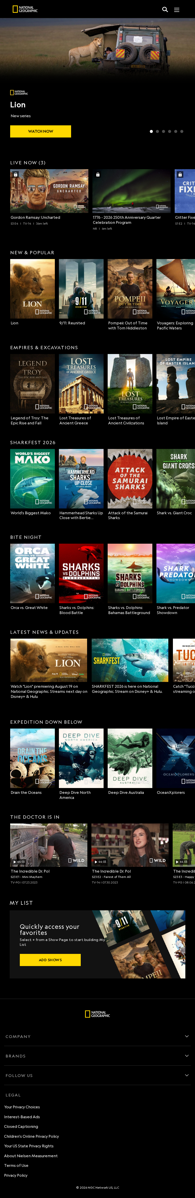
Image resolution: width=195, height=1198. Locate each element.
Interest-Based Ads (22, 1116)
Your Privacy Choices (22, 1107)
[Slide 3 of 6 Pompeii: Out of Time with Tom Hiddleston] (163, 131)
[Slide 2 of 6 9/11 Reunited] (157, 131)
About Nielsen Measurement (31, 1155)
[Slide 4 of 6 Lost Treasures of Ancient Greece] (170, 131)
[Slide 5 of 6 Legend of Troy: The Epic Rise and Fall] (176, 131)
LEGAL (13, 1095)
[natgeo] (25, 10)
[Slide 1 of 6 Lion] (151, 131)
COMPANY (18, 1036)
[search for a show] (165, 9)
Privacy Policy (15, 1175)
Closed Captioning (21, 1126)
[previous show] (9, 79)
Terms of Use (16, 1165)
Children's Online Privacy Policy (31, 1136)
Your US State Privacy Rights (29, 1146)
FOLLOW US (19, 1075)
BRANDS (16, 1056)
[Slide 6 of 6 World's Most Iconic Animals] (182, 131)
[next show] (186, 79)
